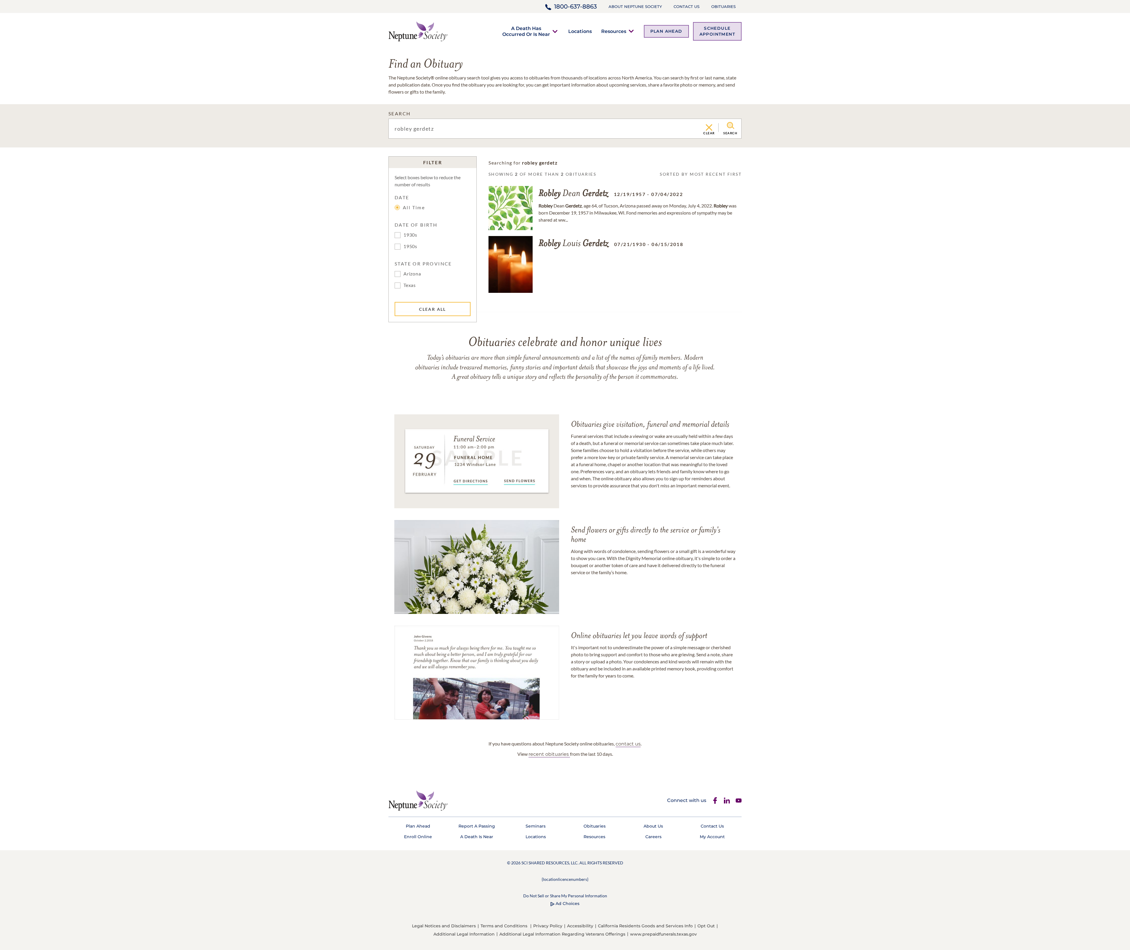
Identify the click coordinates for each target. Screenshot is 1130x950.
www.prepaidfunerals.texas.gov (663, 934)
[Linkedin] (727, 800)
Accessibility (580, 926)
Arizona (412, 273)
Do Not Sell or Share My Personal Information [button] (565, 895)
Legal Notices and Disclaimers (444, 926)
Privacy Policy (547, 926)
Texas (409, 285)
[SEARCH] (730, 125)
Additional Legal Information (464, 934)
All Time (414, 207)
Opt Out (706, 926)
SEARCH (399, 113)
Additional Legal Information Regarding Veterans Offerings (562, 934)
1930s (410, 235)
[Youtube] (739, 800)
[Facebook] (715, 800)
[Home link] (418, 31)
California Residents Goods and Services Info (645, 926)
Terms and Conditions (504, 926)
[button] (526, 31)
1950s (410, 246)
